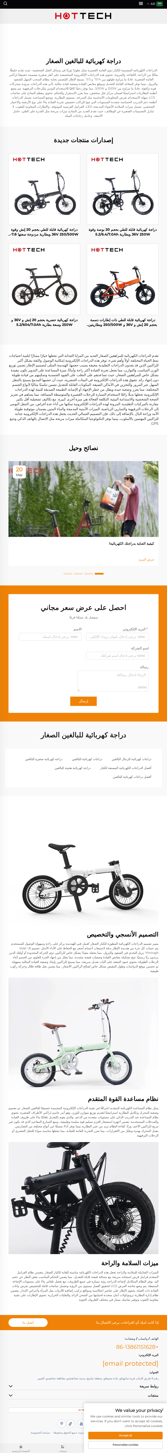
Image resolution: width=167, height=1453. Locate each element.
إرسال (83, 701)
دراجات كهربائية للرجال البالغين (131, 759)
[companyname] (83, 16)
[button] (99, 574)
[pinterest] (62, 1424)
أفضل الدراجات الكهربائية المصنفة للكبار (125, 768)
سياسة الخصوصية (40, 1432)
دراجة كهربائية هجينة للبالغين (73, 768)
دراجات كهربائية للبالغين (87, 759)
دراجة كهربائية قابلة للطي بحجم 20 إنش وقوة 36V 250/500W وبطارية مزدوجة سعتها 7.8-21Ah (44, 232)
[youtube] (81, 1424)
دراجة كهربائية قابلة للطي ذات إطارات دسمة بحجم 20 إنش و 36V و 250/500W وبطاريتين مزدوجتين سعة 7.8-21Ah (122, 322)
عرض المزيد (146, 559)
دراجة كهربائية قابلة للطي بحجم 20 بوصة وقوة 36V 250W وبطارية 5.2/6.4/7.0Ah (123, 232)
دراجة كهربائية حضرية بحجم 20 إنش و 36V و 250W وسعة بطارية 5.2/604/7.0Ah (44, 322)
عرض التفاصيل (122, 189)
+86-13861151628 (137, 1347)
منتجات (63, 1451)
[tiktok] (70, 1424)
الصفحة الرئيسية (21, 1451)
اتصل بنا (28, 1322)
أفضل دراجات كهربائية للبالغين (132, 777)
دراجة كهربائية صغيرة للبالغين (43, 759)
